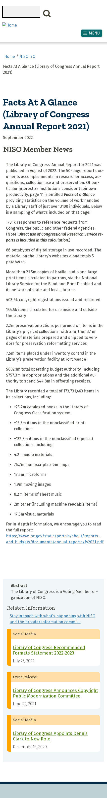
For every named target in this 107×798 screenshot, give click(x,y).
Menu (94, 33)
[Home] (9, 25)
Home (9, 56)
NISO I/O (27, 56)
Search (47, 14)
